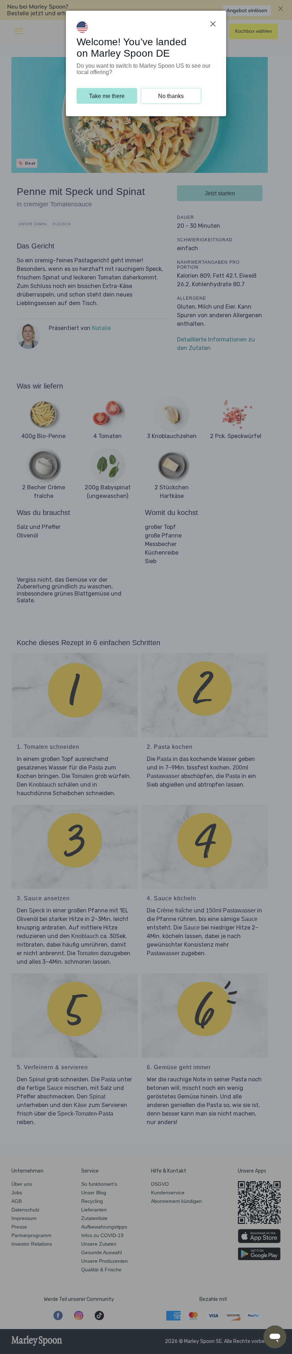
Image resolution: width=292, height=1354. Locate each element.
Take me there (107, 96)
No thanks (171, 96)
